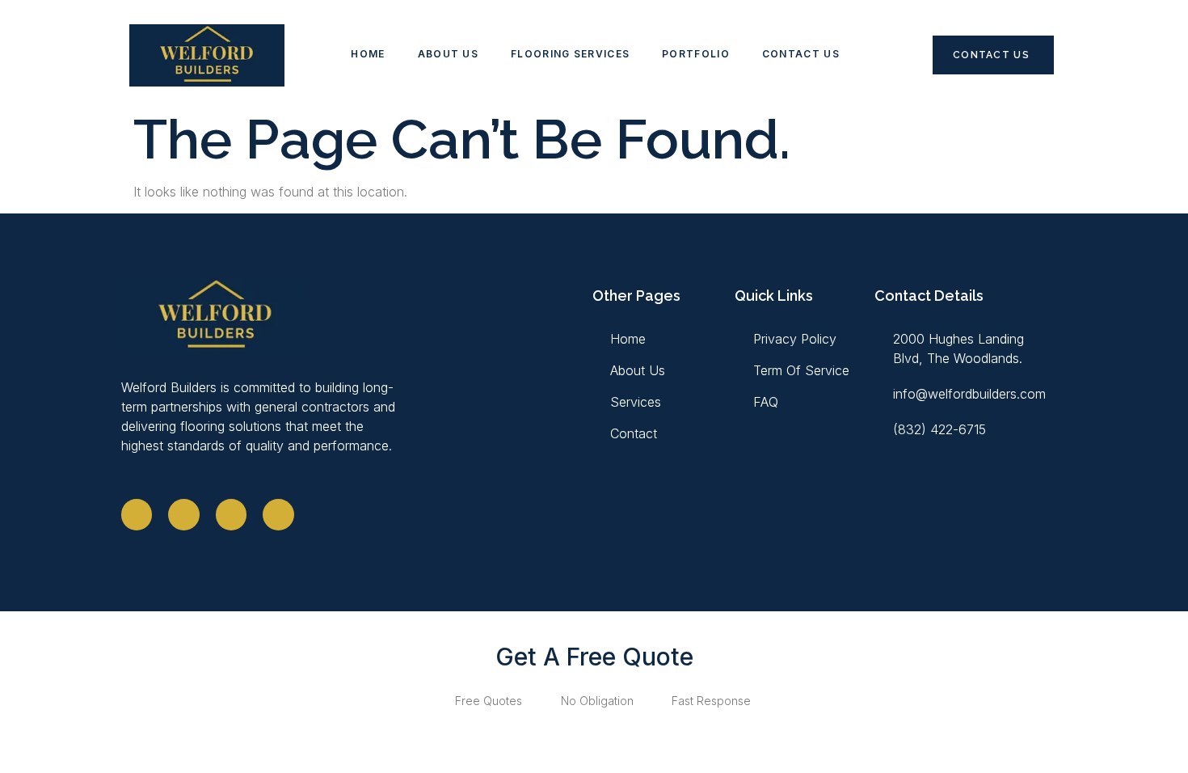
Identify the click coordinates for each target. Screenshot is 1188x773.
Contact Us (801, 54)
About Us (448, 54)
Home (368, 54)
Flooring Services (570, 54)
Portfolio (696, 54)
